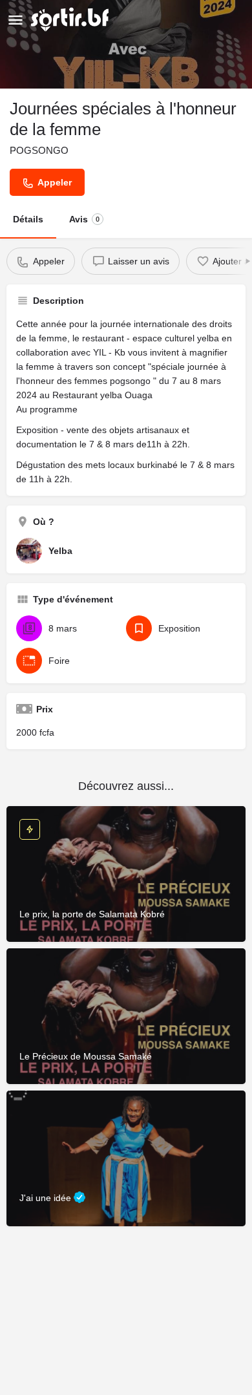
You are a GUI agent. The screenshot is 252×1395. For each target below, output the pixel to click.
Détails (28, 219)
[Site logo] (71, 19)
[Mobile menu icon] (15, 19)
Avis (84, 219)
